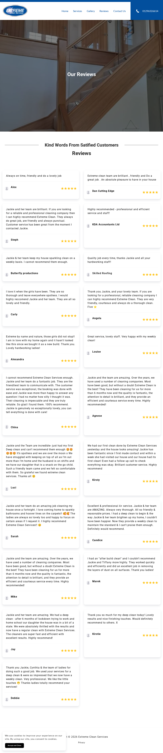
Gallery (91, 10)
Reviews (104, 10)
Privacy (81, 742)
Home (65, 10)
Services (77, 10)
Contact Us (119, 10)
